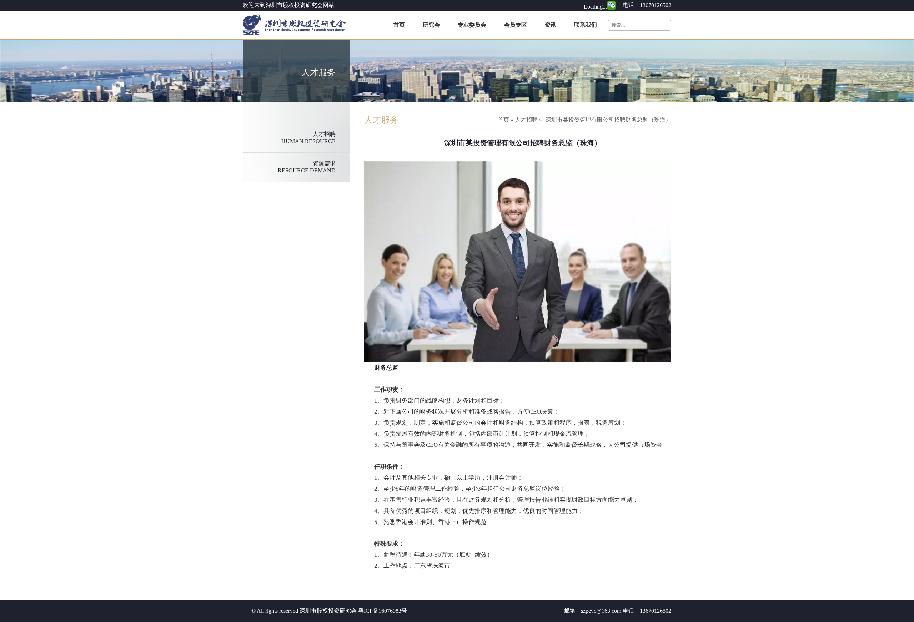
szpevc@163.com (601, 611)
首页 (399, 25)
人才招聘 (526, 120)
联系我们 (585, 25)
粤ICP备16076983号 (382, 611)
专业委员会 (472, 25)
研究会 (431, 25)
